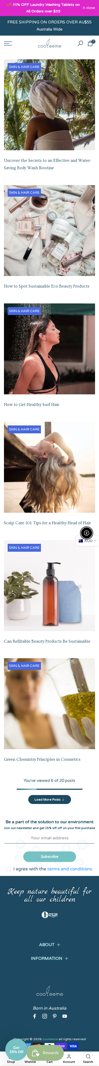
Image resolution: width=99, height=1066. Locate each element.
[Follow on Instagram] (44, 1016)
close (90, 8)
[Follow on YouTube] (64, 1016)
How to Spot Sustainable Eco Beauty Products (46, 286)
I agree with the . (53, 869)
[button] (16, 1050)
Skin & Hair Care (24, 67)
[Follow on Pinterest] (54, 1016)
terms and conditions (69, 869)
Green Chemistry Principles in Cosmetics (42, 759)
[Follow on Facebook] (34, 1016)
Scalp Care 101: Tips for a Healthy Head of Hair (47, 523)
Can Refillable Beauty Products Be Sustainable (47, 641)
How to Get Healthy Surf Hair (31, 404)
